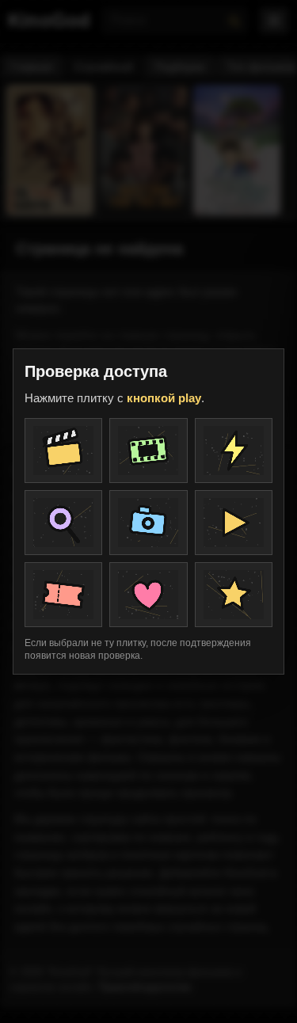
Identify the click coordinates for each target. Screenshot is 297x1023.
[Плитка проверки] (63, 450)
